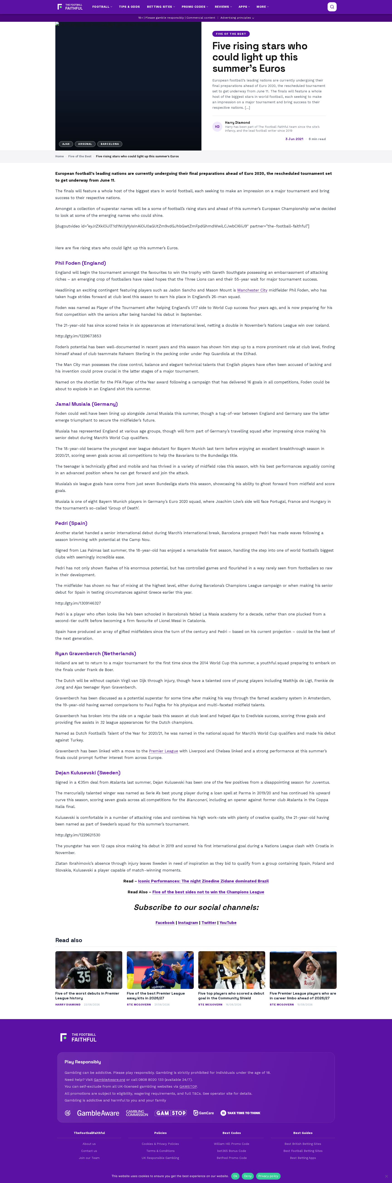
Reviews (222, 6)
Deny (248, 1176)
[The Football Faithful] (69, 6)
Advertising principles (235, 17)
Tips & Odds (129, 6)
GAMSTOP (188, 1086)
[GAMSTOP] (171, 1113)
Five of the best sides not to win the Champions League (208, 892)
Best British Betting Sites (302, 1144)
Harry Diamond (237, 123)
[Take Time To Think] (240, 1113)
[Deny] (386, 1176)
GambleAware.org (109, 1079)
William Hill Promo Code (231, 1144)
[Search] (332, 6)
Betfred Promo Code (232, 1158)
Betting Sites (159, 6)
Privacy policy (268, 1176)
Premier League (163, 751)
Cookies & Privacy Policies (160, 1144)
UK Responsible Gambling (160, 1158)
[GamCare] (203, 1113)
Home (59, 156)
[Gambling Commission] (137, 1113)
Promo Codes (193, 6)
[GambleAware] (98, 1113)
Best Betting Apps (303, 1158)
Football (100, 6)
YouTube (228, 922)
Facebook (165, 922)
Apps (243, 6)
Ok (235, 1176)
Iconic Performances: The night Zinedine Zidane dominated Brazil (203, 881)
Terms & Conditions (160, 1151)
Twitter (208, 922)
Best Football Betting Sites (303, 1151)
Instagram (188, 922)
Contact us (89, 1151)
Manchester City (252, 290)
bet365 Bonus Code (231, 1151)
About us (89, 1144)
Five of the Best (231, 33)
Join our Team (89, 1158)
